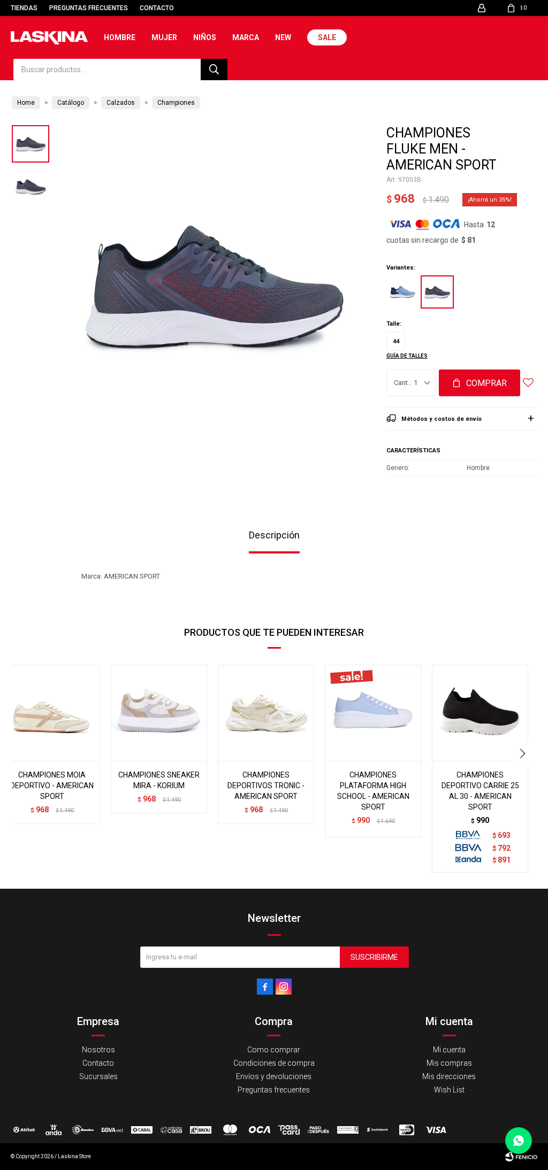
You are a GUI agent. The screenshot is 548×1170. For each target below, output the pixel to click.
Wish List (449, 1090)
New (283, 37)
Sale (327, 37)
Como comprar (273, 1049)
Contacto (157, 8)
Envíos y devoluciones (273, 1076)
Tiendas (24, 8)
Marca (245, 37)
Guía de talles (407, 356)
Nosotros (98, 1049)
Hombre (119, 37)
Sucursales (98, 1076)
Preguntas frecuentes (88, 8)
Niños (204, 37)
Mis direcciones (449, 1076)
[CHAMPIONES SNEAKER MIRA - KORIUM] (159, 713)
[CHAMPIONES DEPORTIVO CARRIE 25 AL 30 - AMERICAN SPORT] (480, 713)
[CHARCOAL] (437, 292)
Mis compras (449, 1063)
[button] (214, 69)
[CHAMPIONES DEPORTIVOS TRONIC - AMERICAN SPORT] (266, 713)
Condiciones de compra (274, 1063)
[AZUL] (402, 292)
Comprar (486, 383)
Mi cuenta (449, 1049)
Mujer (164, 37)
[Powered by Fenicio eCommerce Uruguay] (521, 1157)
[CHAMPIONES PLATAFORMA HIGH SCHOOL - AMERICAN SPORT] (373, 713)
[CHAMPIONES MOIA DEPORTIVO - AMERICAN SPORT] (52, 713)
